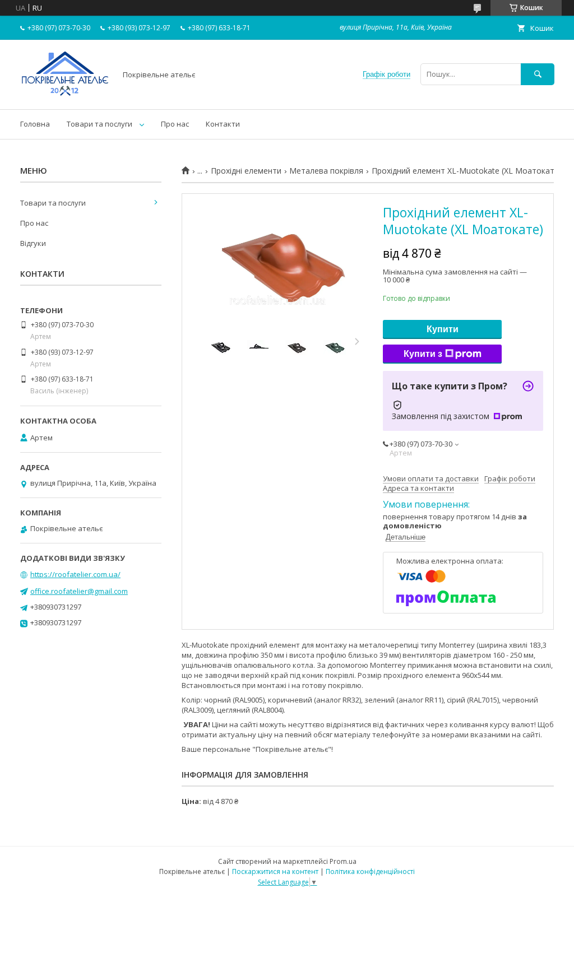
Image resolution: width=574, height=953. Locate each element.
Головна (35, 124)
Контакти (223, 124)
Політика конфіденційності (370, 871)
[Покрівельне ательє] (65, 95)
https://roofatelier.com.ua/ (75, 574)
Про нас (175, 124)
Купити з (423, 354)
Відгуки (33, 243)
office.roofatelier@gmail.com (79, 591)
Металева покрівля (326, 170)
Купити (443, 329)
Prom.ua (343, 861)
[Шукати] (537, 74)
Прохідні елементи (246, 170)
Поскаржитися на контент (275, 871)
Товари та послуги (99, 124)
